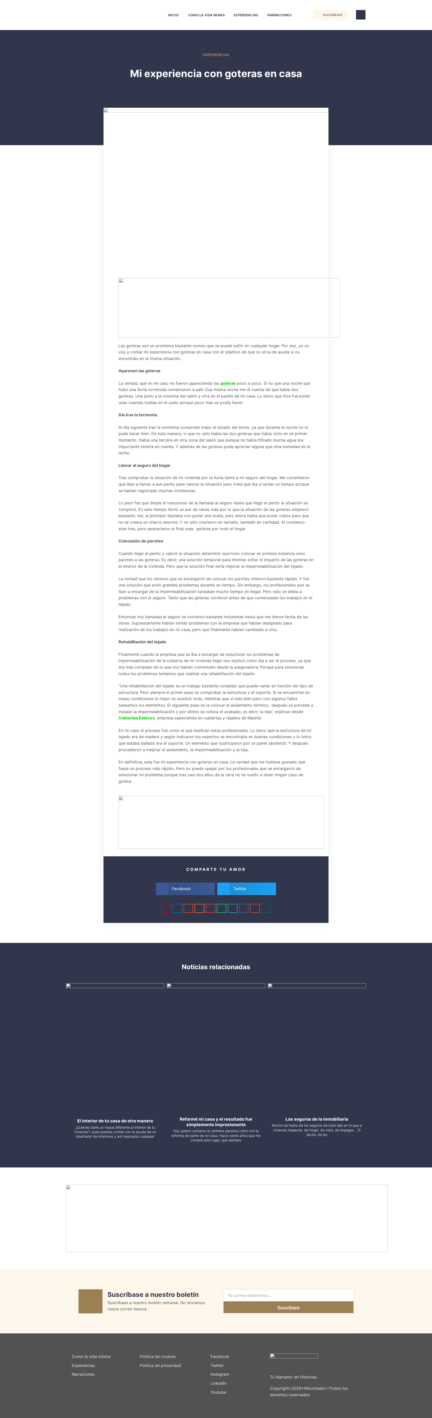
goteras (228, 383)
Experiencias (246, 15)
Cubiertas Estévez (136, 717)
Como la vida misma (206, 15)
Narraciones (279, 15)
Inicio (173, 15)
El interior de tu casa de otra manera (115, 1120)
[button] (302, 15)
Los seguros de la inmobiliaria (317, 1119)
